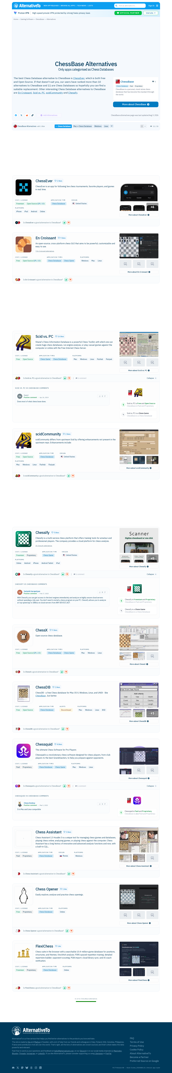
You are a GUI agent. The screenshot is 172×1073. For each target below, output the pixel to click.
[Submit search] (116, 6)
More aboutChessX (138, 664)
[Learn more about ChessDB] (23, 693)
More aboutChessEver (138, 215)
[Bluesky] (27, 1067)
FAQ (132, 1038)
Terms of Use (137, 1042)
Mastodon (117, 1051)
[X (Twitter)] (17, 1067)
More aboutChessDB (137, 721)
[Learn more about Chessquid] (23, 750)
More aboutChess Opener (137, 923)
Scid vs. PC (39, 92)
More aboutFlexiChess (137, 980)
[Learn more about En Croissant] (23, 244)
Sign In (151, 5)
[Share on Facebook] (16, 115)
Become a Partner (139, 1057)
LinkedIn (41, 1053)
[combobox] (130, 6)
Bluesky (15, 1053)
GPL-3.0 (41, 204)
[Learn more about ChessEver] (23, 187)
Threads (22, 1053)
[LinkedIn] (40, 1067)
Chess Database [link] (64, 126)
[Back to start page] (28, 5)
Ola (29, 1042)
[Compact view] (145, 126)
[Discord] (13, 1067)
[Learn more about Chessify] (23, 539)
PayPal (108, 1053)
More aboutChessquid (138, 778)
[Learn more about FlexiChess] (23, 952)
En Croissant (25, 92)
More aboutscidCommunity (137, 468)
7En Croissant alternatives (45, 251)
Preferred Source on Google (144, 1060)
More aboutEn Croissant (138, 272)
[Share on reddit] (27, 115)
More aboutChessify (137, 566)
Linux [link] (106, 126)
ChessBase (127, 81)
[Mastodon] (22, 1067)
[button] (58, 181)
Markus (37, 1042)
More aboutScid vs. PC (137, 370)
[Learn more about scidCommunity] (23, 440)
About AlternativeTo (140, 1053)
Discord (83, 1051)
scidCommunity (54, 92)
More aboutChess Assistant (137, 866)
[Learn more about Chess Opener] (23, 895)
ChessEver (78, 78)
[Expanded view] (141, 126)
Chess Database (122, 86)
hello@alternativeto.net (64, 1051)
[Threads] (31, 1067)
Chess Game (69, 261)
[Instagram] (36, 1067)
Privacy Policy (137, 1045)
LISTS (90, 6)
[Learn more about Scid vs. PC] (23, 342)
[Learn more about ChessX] (23, 636)
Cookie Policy (136, 1049)
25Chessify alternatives (44, 546)
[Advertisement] (86, 39)
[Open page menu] (157, 6)
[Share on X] (21, 115)
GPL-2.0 (37, 653)
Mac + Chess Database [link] (83, 126)
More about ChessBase (134, 104)
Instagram (31, 1053)
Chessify (72, 92)
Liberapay (99, 1053)
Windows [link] (97, 126)
